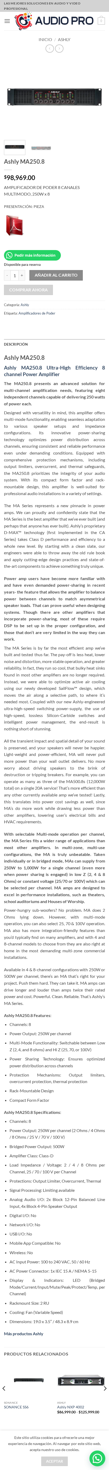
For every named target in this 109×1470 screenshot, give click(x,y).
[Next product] (50, 48)
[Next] (105, 1399)
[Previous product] (59, 48)
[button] (7, 20)
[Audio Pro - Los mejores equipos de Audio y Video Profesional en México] (54, 21)
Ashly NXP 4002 (70, 1407)
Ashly (64, 39)
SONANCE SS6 (16, 1407)
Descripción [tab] (16, 344)
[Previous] (4, 1399)
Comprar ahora (28, 289)
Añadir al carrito (56, 275)
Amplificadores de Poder (37, 313)
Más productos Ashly (23, 1333)
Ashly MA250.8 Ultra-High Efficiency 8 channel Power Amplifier (54, 371)
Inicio (45, 39)
